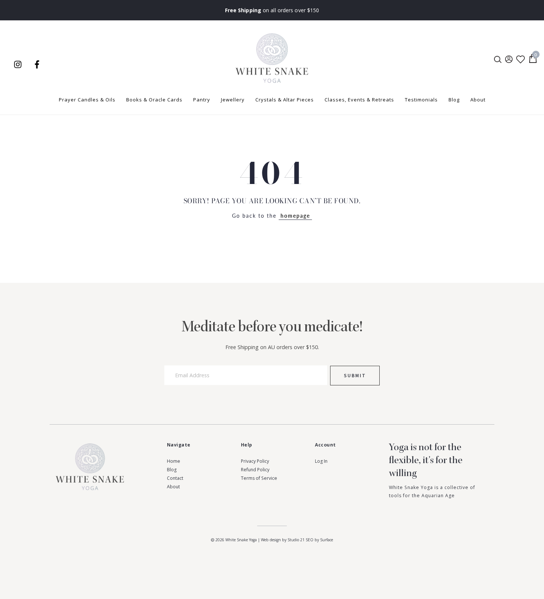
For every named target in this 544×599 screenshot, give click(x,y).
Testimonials (421, 99)
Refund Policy (255, 469)
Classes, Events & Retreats (359, 99)
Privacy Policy (255, 461)
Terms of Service (259, 478)
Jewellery (233, 99)
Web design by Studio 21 (283, 539)
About (478, 99)
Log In (321, 461)
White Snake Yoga (241, 539)
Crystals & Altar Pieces (284, 99)
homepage (295, 216)
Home (173, 461)
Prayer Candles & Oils (87, 99)
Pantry (201, 99)
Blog (454, 99)
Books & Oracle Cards (154, 99)
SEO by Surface (319, 539)
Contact (175, 478)
